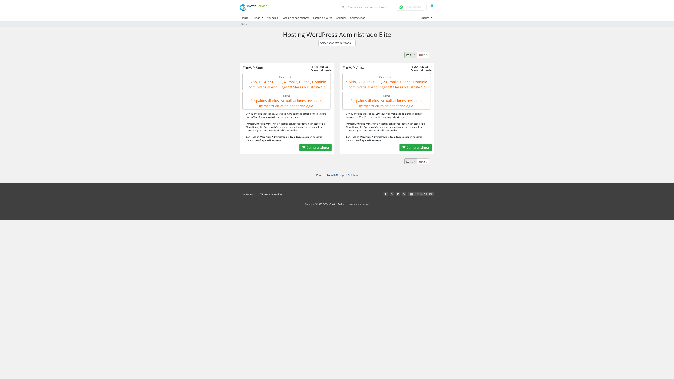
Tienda (256, 17)
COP (412, 55)
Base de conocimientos (295, 17)
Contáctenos (357, 17)
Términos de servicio (271, 194)
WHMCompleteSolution (344, 175)
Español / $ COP (422, 194)
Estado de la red (322, 17)
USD (424, 55)
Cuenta (425, 17)
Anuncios (272, 17)
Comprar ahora (317, 147)
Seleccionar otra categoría (336, 43)
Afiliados (341, 17)
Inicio (245, 17)
